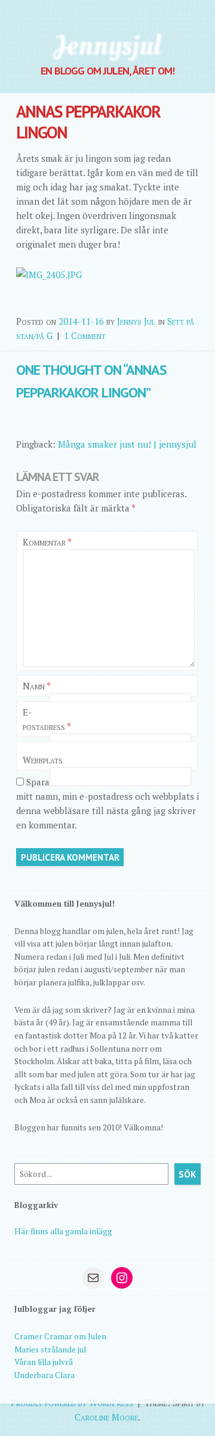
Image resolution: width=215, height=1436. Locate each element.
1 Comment (85, 335)
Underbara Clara (44, 1375)
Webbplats (43, 760)
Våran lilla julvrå (43, 1362)
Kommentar (47, 542)
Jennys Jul (136, 321)
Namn (37, 686)
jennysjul (107, 44)
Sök (187, 1174)
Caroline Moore (106, 1417)
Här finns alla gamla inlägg (63, 1231)
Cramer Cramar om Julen (60, 1336)
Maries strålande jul (50, 1349)
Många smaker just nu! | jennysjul (127, 444)
